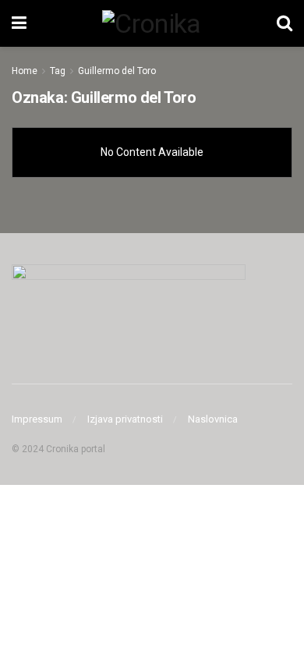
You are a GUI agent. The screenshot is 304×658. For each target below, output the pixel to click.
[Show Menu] (19, 23)
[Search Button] (284, 23)
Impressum (37, 419)
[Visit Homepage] (151, 23)
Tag (57, 70)
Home (24, 70)
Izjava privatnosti (125, 419)
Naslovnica (213, 419)
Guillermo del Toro (117, 70)
